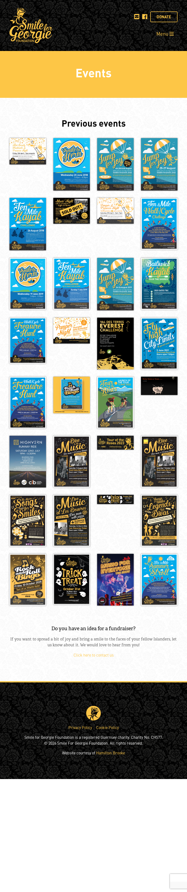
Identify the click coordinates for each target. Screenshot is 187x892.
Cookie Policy (107, 727)
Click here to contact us (94, 655)
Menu (162, 33)
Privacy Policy (80, 727)
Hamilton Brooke (110, 752)
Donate (164, 17)
